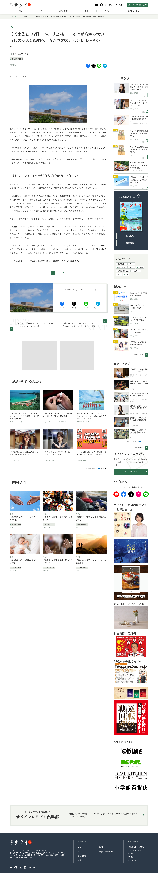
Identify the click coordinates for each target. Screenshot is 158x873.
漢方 (126, 274)
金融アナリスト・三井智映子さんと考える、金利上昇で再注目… (139, 87)
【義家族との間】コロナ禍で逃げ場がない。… (91, 518)
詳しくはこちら (131, 471)
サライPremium (106, 851)
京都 (119, 274)
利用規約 (131, 857)
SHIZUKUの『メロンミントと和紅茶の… (139, 331)
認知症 (140, 267)
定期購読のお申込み (134, 850)
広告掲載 (131, 854)
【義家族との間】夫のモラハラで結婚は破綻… (91, 562)
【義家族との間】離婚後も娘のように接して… (58, 562)
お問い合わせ (132, 860)
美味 (20, 11)
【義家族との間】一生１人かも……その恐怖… (24, 518)
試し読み (130, 236)
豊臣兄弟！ (122, 264)
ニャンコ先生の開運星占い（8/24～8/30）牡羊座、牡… (139, 149)
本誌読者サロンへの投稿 (136, 847)
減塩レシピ (122, 267)
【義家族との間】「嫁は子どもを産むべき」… (58, 518)
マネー (132, 267)
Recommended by (92, 468)
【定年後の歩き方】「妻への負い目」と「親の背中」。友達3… (139, 180)
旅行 (40, 11)
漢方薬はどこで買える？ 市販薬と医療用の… (139, 343)
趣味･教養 (63, 11)
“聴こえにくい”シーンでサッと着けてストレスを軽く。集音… (139, 103)
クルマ (132, 264)
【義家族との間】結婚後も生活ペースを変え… (24, 562)
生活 (107, 11)
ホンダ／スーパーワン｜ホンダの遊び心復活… (138, 318)
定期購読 (130, 242)
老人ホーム (136, 271)
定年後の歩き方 (123, 271)
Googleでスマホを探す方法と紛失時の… (138, 294)
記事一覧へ (138, 354)
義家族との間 (27, 16)
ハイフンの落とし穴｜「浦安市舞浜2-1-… (138, 306)
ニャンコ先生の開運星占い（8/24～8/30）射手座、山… (139, 133)
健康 (86, 11)
